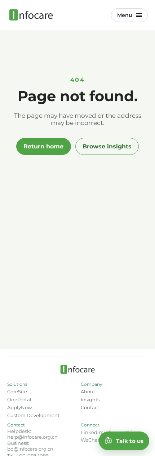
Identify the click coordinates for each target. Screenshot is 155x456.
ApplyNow (19, 407)
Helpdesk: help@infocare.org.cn (32, 434)
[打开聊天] (124, 441)
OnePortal (19, 399)
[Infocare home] (31, 15)
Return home (43, 146)
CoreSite (17, 391)
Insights (90, 399)
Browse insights (107, 146)
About (88, 391)
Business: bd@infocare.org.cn (30, 446)
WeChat (90, 440)
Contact (90, 407)
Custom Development (33, 415)
